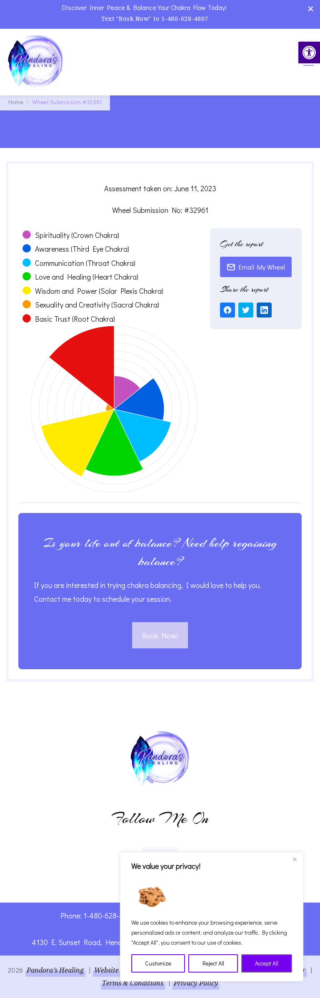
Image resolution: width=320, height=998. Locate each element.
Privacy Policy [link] (196, 983)
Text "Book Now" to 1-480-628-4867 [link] (154, 19)
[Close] (295, 859)
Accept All (266, 963)
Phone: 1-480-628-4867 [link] (97, 915)
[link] (309, 52)
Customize (158, 963)
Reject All (213, 963)
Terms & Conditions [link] (133, 983)
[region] (211, 916)
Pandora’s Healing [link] (55, 970)
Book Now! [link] (160, 635)
